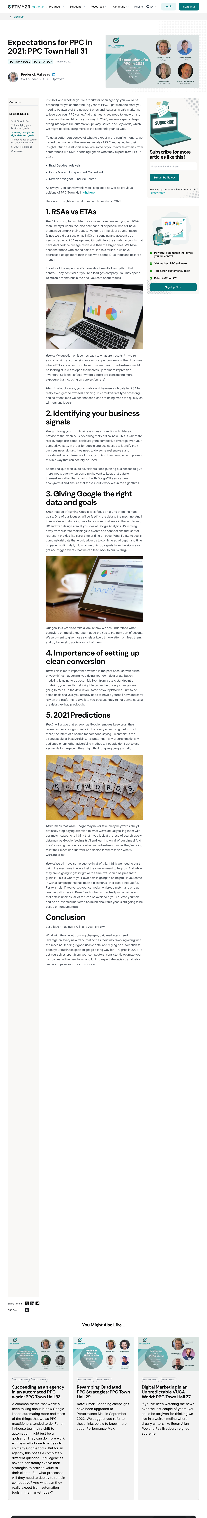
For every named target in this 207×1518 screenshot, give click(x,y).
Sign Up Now (173, 287)
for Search (38, 7)
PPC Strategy (42, 61)
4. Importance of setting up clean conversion (24, 141)
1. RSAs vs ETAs (19, 120)
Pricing (138, 6)
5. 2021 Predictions (21, 146)
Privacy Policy (157, 192)
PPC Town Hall (19, 61)
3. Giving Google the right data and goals (22, 134)
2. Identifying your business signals (21, 126)
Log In (168, 6)
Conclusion (17, 151)
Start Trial (189, 6)
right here (88, 192)
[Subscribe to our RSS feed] (27, 1310)
